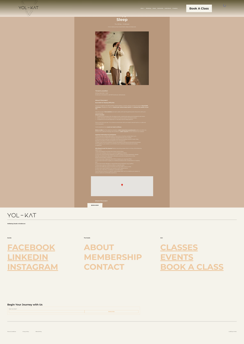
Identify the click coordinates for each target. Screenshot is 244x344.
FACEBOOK (31, 247)
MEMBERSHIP (113, 257)
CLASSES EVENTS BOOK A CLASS (192, 257)
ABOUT (99, 247)
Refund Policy (39, 331)
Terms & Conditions (11, 331)
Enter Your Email (13, 309)
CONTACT (104, 267)
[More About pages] (144, 8)
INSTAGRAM (32, 267)
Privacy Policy (26, 331)
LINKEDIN (27, 257)
